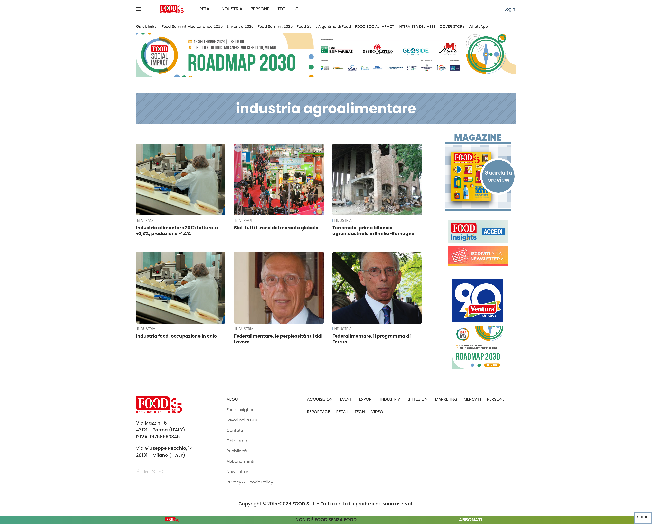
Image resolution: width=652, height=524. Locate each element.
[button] (140, 9)
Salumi (89, 133)
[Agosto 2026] (477, 176)
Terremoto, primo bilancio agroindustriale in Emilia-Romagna (373, 230)
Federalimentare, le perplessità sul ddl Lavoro (278, 339)
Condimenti (94, 55)
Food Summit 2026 (275, 26)
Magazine (477, 137)
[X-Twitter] (154, 471)
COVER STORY (452, 26)
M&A (33, 81)
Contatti (37, 193)
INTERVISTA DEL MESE (417, 26)
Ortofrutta (93, 116)
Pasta (88, 124)
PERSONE (260, 9)
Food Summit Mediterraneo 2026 (192, 26)
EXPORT (36, 72)
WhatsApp (478, 26)
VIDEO (50, 124)
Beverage (92, 37)
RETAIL (205, 9)
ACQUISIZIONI (320, 399)
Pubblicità (39, 210)
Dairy (88, 72)
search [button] (297, 9)
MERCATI (50, 29)
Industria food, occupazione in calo (176, 336)
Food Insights (43, 133)
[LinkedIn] (146, 471)
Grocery (90, 98)
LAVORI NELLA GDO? (47, 142)
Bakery (89, 29)
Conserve (92, 64)
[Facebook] (138, 471)
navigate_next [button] (69, 29)
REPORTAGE (318, 412)
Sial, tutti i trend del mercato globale (276, 228)
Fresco (89, 81)
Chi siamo (39, 184)
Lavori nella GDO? (244, 420)
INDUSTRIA (231, 9)
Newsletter (39, 202)
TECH (282, 9)
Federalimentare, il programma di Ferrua (371, 339)
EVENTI (35, 98)
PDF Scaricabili (43, 167)
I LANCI (35, 107)
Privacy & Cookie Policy (51, 219)
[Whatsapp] (161, 471)
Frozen (89, 90)
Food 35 (304, 26)
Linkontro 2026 (240, 26)
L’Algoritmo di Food (333, 26)
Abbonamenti (42, 176)
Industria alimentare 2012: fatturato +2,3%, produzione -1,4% (177, 230)
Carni (88, 46)
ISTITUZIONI (39, 55)
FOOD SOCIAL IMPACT (49, 116)
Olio (86, 107)
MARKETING (446, 399)
